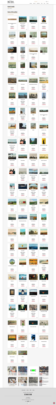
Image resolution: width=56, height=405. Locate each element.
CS (46, 1)
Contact (47, 3)
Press (44, 3)
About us (34, 3)
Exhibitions (38, 3)
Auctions (31, 3)
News (41, 3)
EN (28, 403)
